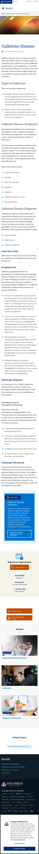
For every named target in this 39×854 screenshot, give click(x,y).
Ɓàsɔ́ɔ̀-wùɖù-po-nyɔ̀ (17, 799)
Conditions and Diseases (22, 13)
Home (3, 13)
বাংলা (13, 802)
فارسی (4, 811)
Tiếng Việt (5, 799)
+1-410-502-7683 (19, 589)
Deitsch (15, 811)
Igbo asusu (30, 799)
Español (4, 794)
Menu (15, 1)
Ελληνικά (5, 808)
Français (27, 794)
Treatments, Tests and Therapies (13, 767)
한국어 (25, 802)
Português (21, 797)
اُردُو (29, 808)
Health (8, 8)
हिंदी (9, 811)
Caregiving (5, 773)
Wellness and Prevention (10, 770)
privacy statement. (19, 840)
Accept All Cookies (19, 848)
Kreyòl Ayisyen (7, 805)
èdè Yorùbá (6, 802)
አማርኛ (11, 794)
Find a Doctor (17, 611)
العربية (16, 805)
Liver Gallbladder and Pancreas (13, 51)
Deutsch (24, 805)
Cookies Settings (19, 843)
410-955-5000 (19, 576)
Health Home (10, 13)
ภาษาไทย (22, 808)
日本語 (19, 802)
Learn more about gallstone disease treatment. (16, 534)
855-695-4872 (19, 582)
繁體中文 (19, 794)
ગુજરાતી (13, 808)
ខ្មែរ (21, 811)
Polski (31, 805)
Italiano (30, 797)
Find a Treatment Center (18, 618)
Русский (12, 796)
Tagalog (4, 797)
